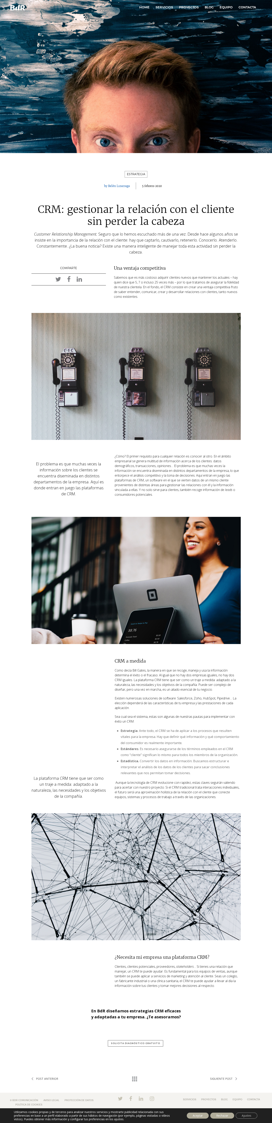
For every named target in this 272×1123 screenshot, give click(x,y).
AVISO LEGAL (51, 1100)
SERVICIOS (164, 7)
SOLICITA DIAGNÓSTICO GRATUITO (135, 1043)
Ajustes (246, 1115)
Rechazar (222, 1115)
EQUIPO (226, 7)
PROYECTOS (189, 7)
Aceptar (198, 1115)
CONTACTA (247, 7)
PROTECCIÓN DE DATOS (79, 1100)
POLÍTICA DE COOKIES (28, 1104)
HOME (144, 7)
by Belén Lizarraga (117, 186)
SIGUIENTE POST (221, 1079)
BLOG (209, 7)
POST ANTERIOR (46, 1079)
